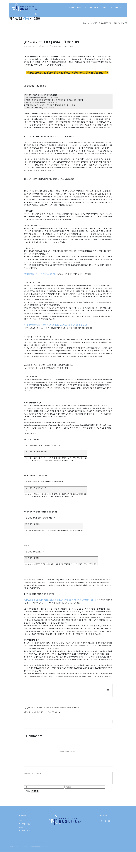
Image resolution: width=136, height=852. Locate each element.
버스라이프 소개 (24, 831)
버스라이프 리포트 (25, 824)
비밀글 (28, 791)
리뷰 (20, 821)
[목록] (108, 690)
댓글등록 (35, 791)
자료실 (21, 827)
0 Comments (56, 46)
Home (85, 23)
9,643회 (70, 46)
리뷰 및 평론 (93, 23)
